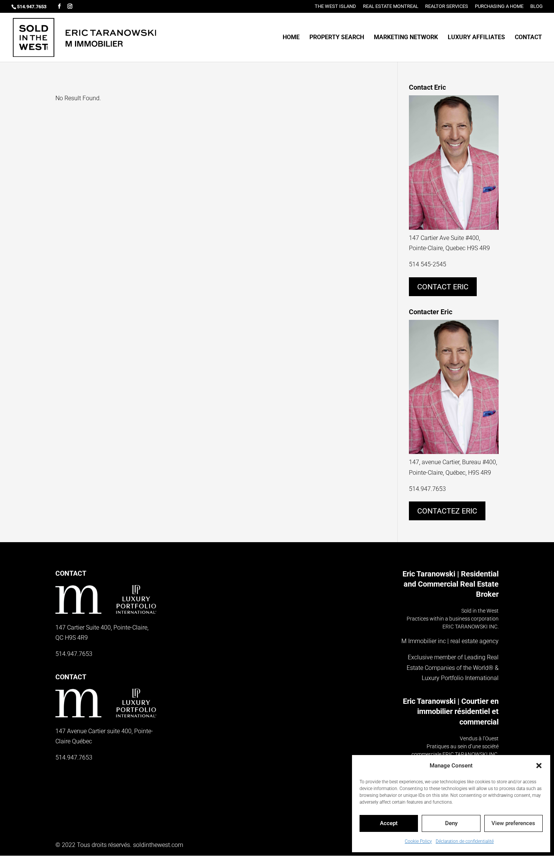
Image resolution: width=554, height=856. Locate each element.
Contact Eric (442, 286)
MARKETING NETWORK (406, 38)
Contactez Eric (447, 510)
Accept (389, 823)
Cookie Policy (418, 841)
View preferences (513, 823)
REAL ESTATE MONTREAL (390, 6)
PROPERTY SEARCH (336, 38)
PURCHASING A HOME (499, 6)
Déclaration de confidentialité (465, 841)
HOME (291, 38)
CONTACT (528, 38)
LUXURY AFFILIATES (476, 38)
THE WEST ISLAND (335, 6)
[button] (539, 765)
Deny (451, 823)
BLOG (536, 6)
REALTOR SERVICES (446, 6)
